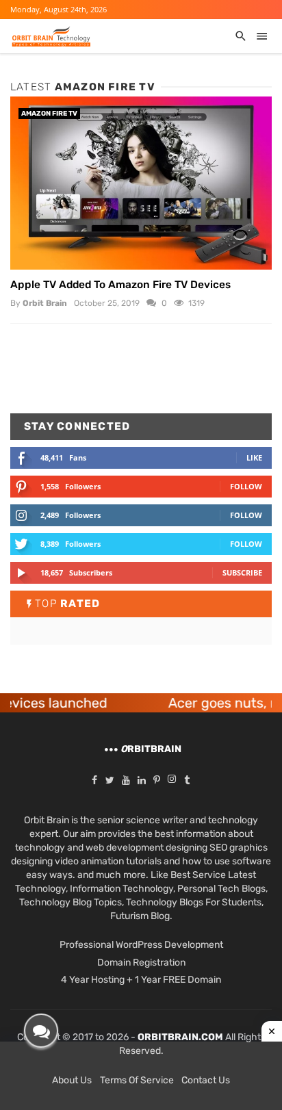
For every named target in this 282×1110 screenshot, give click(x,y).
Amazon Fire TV (49, 113)
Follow (246, 486)
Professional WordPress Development (141, 945)
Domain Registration (141, 962)
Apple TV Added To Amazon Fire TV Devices (120, 285)
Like (254, 457)
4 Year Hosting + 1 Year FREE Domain (141, 979)
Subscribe (242, 572)
